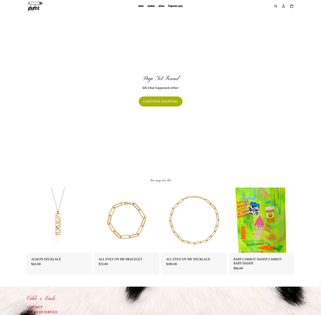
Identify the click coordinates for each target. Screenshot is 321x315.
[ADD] (86, 247)
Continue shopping (160, 101)
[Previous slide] (167, 220)
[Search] (276, 6)
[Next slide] (221, 220)
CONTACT (35, 307)
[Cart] (292, 6)
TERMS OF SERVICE (42, 312)
